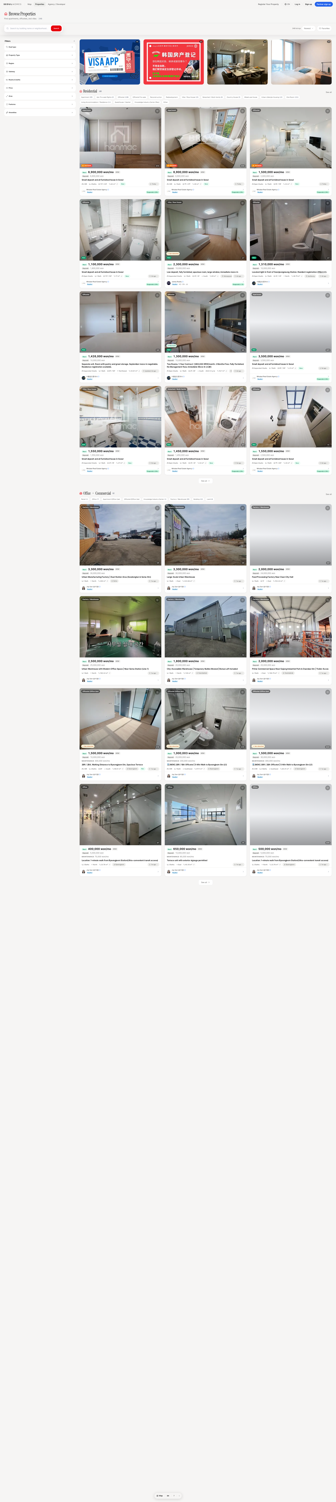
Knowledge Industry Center (155, 499)
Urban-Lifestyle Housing (271, 97)
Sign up (308, 4)
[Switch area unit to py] (117, 184)
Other (165, 102)
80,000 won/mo (180, 856)
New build (172, 345)
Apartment (86, 97)
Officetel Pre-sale (139, 97)
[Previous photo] (83, 138)
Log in (297, 4)
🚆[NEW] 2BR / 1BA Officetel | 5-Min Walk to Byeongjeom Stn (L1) (197, 764)
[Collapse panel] (74, 41)
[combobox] (27, 28)
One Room (292, 97)
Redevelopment (172, 97)
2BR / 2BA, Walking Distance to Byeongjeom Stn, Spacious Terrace (112, 764)
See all (329, 92)
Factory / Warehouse (179, 499)
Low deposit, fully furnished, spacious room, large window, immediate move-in (202, 272)
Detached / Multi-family (213, 97)
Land (210, 499)
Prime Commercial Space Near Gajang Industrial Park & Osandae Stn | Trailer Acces (290, 669)
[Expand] (72, 47)
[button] (82, 62)
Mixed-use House (250, 97)
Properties (39, 4)
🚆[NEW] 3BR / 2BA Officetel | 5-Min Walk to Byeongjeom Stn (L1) (282, 764)
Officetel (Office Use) (131, 499)
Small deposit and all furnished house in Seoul (102, 180)
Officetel (123, 97)
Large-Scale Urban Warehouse (181, 577)
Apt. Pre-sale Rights (105, 97)
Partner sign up (324, 4)
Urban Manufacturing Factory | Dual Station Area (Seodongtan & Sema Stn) (116, 577)
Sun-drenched (173, 253)
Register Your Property (268, 4)
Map (30, 4)
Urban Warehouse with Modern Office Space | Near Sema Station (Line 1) (115, 669)
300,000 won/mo (96, 761)
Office (95, 499)
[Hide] (179, 1496)
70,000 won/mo (95, 856)
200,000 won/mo (181, 761)
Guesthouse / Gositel (122, 102)
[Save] (157, 111)
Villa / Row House (190, 97)
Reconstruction (156, 97)
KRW (117, 172)
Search (56, 28)
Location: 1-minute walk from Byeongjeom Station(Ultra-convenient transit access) (120, 860)
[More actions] (152, 111)
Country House (233, 97)
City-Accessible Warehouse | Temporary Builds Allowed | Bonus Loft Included (202, 669)
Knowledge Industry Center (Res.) (147, 102)
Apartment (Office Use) (111, 499)
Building (198, 499)
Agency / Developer (56, 4)
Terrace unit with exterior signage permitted (187, 860)
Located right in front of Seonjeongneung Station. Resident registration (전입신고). (289, 272)
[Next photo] (157, 138)
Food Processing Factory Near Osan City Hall (272, 577)
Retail (84, 499)
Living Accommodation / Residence (96, 102)
